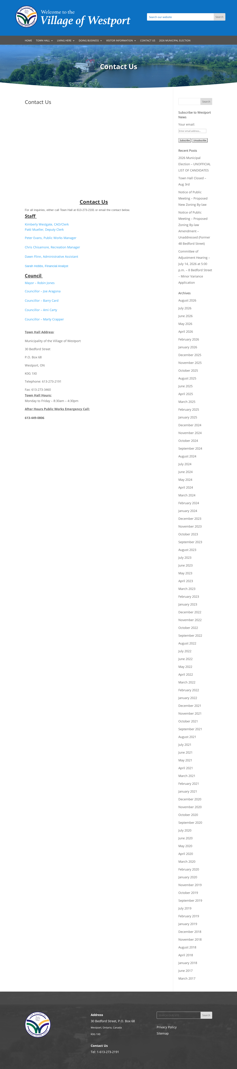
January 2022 (187, 698)
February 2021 (188, 783)
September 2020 (190, 822)
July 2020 (184, 830)
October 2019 (188, 893)
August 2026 (187, 300)
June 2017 (185, 971)
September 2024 (190, 448)
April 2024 (185, 487)
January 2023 (187, 604)
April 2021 (185, 768)
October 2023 (188, 534)
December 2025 (189, 355)
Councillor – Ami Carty (41, 310)
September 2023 (190, 542)
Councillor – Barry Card (41, 300)
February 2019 (188, 916)
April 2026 (185, 331)
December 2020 (189, 799)
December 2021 (189, 706)
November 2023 (190, 526)
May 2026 (185, 324)
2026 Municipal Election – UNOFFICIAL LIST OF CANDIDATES (194, 164)
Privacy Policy (167, 1027)
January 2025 (187, 417)
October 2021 (188, 721)
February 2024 (188, 503)
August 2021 (187, 737)
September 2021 (190, 729)
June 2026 (185, 316)
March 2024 (186, 495)
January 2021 (187, 791)
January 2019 (187, 924)
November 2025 (190, 363)
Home (28, 40)
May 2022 (185, 667)
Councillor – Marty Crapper (44, 319)
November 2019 (190, 885)
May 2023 (185, 573)
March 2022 (186, 682)
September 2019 (190, 900)
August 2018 (187, 947)
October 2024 (188, 441)
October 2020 (188, 815)
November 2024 (190, 433)
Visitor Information (119, 40)
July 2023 (184, 557)
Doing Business (89, 40)
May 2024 (185, 480)
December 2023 (189, 518)
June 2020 (185, 838)
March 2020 (186, 861)
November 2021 (190, 713)
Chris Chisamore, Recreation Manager (52, 247)
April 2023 (185, 581)
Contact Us (147, 40)
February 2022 (188, 690)
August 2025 (187, 378)
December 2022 (189, 612)
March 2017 (186, 978)
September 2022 (190, 635)
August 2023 (187, 550)
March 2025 (186, 402)
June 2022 (185, 659)
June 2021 (185, 752)
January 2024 (187, 511)
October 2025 (188, 370)
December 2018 (189, 932)
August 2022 (187, 643)
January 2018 (187, 963)
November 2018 (190, 939)
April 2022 (185, 674)
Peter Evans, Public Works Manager (50, 238)
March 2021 (186, 776)
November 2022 (190, 620)
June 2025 (185, 386)
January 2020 (187, 877)
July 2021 (184, 745)
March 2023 (186, 589)
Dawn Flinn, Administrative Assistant (51, 256)
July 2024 (184, 464)
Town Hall (43, 40)
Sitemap (163, 1033)
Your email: (186, 124)
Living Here (64, 40)
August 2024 (187, 456)
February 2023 (188, 596)
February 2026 (188, 339)
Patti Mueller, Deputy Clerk (44, 229)
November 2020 (190, 807)
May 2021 (185, 760)
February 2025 (188, 409)
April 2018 (185, 955)
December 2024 (189, 425)
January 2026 (187, 347)
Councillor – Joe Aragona (43, 291)
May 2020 (185, 846)
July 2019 (184, 908)
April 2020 (185, 854)
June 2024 (185, 472)
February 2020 (188, 869)
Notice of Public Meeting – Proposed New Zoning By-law (193, 198)
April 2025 (185, 394)
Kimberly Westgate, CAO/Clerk (47, 224)
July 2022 (184, 651)
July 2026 (184, 308)
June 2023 (185, 565)
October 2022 (188, 628)
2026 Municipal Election (175, 40)
